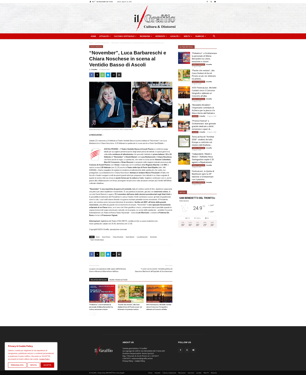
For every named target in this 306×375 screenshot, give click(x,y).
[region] (31, 356)
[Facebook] (207, 1)
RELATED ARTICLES (99, 280)
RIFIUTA (33, 365)
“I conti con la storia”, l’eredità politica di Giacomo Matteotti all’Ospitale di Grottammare (153, 270)
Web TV (187, 36)
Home (93, 36)
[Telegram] (108, 74)
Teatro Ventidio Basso (97, 240)
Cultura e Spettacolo (124, 36)
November (153, 237)
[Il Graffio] (153, 18)
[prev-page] (90, 314)
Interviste (160, 36)
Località (174, 36)
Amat (97, 237)
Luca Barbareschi (142, 237)
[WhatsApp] (102, 74)
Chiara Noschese (118, 237)
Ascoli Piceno (106, 237)
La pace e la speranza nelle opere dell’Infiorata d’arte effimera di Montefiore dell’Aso (107, 270)
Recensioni (145, 36)
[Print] (119, 74)
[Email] (113, 74)
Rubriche (199, 36)
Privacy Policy (128, 361)
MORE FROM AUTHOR (118, 280)
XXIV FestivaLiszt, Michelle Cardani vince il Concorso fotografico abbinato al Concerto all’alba (158, 307)
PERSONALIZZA (17, 365)
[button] (214, 36)
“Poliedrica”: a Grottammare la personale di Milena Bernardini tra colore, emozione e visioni (101, 307)
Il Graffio (94, 69)
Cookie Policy (44, 359)
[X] (211, 1)
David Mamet (130, 237)
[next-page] (94, 314)
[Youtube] (215, 1)
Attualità (104, 36)
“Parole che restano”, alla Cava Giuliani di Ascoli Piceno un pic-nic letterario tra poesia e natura (130, 307)
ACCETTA (47, 365)
